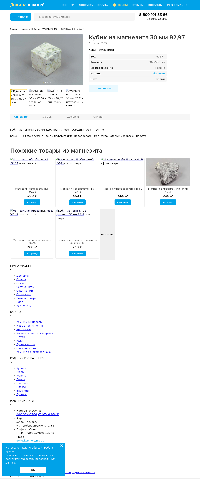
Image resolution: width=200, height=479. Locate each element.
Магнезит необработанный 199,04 (32, 190)
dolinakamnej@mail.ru (30, 440)
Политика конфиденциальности (73, 472)
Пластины (23, 386)
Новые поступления (29, 325)
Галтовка (22, 383)
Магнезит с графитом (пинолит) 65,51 (168, 190)
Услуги (20, 340)
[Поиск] (131, 17)
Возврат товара (26, 298)
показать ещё (107, 234)
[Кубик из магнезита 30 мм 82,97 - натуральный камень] (74, 97)
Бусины (21, 394)
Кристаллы (23, 329)
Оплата (102, 4)
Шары (20, 371)
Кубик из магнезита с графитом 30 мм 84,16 (77, 241)
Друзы (20, 336)
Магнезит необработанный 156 (122, 188)
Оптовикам (23, 294)
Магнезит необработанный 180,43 (77, 190)
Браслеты (22, 390)
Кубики (21, 368)
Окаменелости (26, 348)
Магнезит (158, 73)
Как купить (23, 305)
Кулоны (21, 375)
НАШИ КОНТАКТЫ (22, 400)
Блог (19, 301)
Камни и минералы (29, 321)
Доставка (86, 4)
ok (33, 469)
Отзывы (138, 4)
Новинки (67, 4)
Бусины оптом (25, 344)
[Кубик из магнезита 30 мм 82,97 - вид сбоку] (56, 97)
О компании (24, 290)
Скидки (122, 4)
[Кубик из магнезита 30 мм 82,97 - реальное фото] (37, 97)
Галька (20, 379)
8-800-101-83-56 (153, 15)
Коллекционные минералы (34, 333)
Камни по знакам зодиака (33, 351)
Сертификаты (25, 286)
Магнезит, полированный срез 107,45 (32, 241)
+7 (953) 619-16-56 (48, 414)
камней (27, 5)
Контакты (155, 4)
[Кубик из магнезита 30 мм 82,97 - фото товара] (18, 97)
